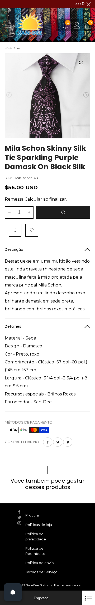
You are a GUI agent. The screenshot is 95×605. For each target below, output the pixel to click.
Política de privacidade (35, 536)
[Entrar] (77, 25)
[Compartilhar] (47, 442)
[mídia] (81, 62)
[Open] (13, 592)
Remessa (14, 199)
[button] (9, 95)
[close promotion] (88, 4)
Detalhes (13, 326)
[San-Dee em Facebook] (19, 511)
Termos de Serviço (41, 572)
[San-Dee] (38, 25)
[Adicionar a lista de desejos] (31, 230)
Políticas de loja (38, 525)
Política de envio (39, 563)
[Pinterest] (67, 442)
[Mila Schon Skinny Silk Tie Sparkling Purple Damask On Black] (47, 95)
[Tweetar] (57, 442)
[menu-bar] (11, 25)
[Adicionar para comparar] (15, 230)
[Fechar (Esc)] (88, 598)
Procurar (32, 515)
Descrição (14, 249)
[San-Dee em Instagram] (19, 523)
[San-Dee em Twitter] (19, 517)
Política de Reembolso (35, 551)
